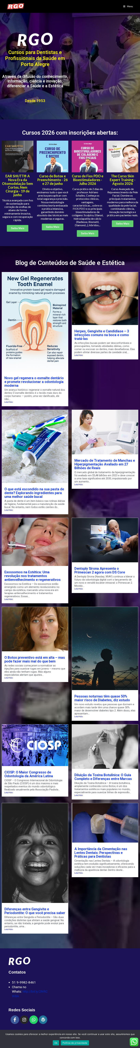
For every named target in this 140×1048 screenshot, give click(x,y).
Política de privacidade (74, 1042)
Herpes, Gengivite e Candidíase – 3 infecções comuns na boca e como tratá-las (101, 335)
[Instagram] (24, 1019)
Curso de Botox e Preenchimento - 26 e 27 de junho (52, 180)
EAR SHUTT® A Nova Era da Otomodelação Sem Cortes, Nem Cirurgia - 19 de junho (17, 185)
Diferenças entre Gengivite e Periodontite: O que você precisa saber (34, 911)
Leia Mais (8, 402)
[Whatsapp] (33, 1019)
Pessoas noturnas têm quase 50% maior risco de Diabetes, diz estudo (102, 698)
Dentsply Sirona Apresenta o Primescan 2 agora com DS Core (99, 570)
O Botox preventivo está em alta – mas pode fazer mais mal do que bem (34, 659)
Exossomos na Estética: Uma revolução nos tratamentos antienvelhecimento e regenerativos (32, 576)
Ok (56, 1042)
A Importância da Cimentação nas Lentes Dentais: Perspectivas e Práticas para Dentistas (100, 852)
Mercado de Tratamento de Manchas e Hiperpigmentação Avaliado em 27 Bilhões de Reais (104, 464)
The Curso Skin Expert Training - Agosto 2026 (122, 180)
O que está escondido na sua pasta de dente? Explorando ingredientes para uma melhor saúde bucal (34, 493)
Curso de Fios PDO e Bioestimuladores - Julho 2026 (87, 180)
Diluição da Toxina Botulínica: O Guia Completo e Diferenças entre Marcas (103, 777)
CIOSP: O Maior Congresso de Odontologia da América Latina (28, 774)
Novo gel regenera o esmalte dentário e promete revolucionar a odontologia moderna (34, 382)
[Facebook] (15, 1019)
